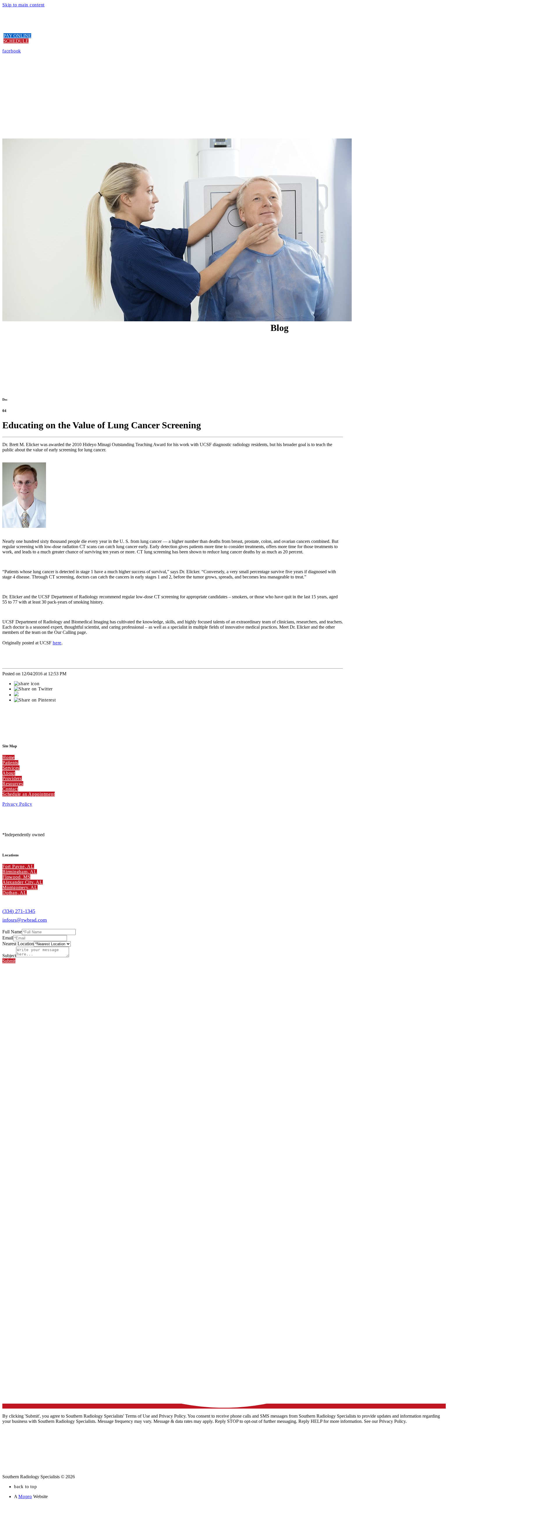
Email (7, 937)
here (57, 642)
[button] (17, 35)
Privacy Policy (17, 804)
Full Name (12, 931)
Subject (9, 955)
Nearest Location (18, 943)
